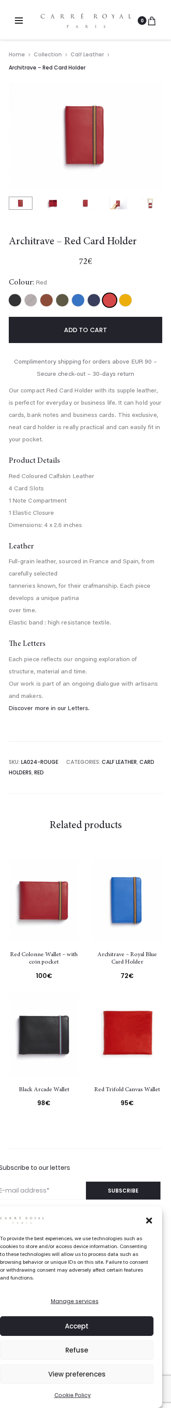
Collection (48, 54)
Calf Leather (87, 54)
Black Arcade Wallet (44, 1090)
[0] (151, 20)
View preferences (77, 1374)
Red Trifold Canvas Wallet (127, 1090)
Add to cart (85, 330)
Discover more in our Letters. (49, 709)
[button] (149, 1219)
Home (17, 54)
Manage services (75, 1301)
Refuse (76, 1350)
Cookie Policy (72, 1395)
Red (39, 772)
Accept (77, 1326)
